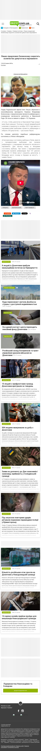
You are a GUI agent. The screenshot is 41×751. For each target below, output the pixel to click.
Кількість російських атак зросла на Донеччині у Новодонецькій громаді (18, 573)
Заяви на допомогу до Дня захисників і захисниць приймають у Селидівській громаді (20, 473)
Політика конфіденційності (8, 746)
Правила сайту (20, 746)
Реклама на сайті (5, 706)
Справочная (31, 543)
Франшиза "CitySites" (6, 707)
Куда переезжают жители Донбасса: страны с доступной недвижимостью (19, 303)
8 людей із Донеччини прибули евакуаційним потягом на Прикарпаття (19, 266)
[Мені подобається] (39, 64)
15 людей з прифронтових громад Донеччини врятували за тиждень (17, 385)
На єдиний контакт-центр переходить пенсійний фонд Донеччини (19, 328)
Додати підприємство (20, 690)
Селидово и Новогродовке (13, 543)
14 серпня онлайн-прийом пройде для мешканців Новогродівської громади (19, 617)
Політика (3, 65)
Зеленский (16, 208)
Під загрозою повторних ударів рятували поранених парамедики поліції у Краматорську (20, 519)
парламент (29, 208)
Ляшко (5, 208)
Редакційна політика (13, 747)
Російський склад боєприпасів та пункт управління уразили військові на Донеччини (20, 352)
